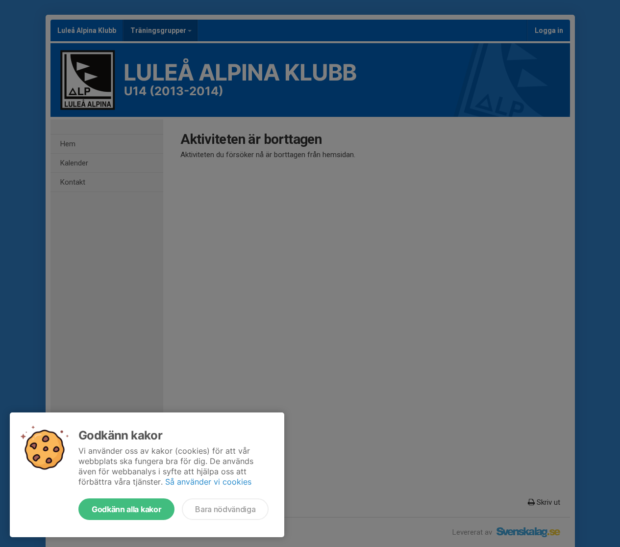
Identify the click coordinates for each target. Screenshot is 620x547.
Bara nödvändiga (225, 509)
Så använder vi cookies (208, 482)
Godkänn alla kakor (126, 509)
